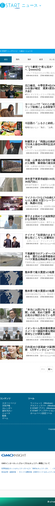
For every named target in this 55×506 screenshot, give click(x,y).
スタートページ (9, 403)
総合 (22, 51)
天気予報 (6, 405)
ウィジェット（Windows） (42, 403)
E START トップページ (8, 51)
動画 (4, 416)
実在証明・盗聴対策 (8, 472)
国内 (17, 59)
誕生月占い (7, 411)
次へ (50, 369)
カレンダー (7, 408)
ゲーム (5, 418)
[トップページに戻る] (10, 5)
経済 (41, 59)
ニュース (29, 51)
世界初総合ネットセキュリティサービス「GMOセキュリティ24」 (25, 468)
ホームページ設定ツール (41, 413)
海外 (29, 59)
